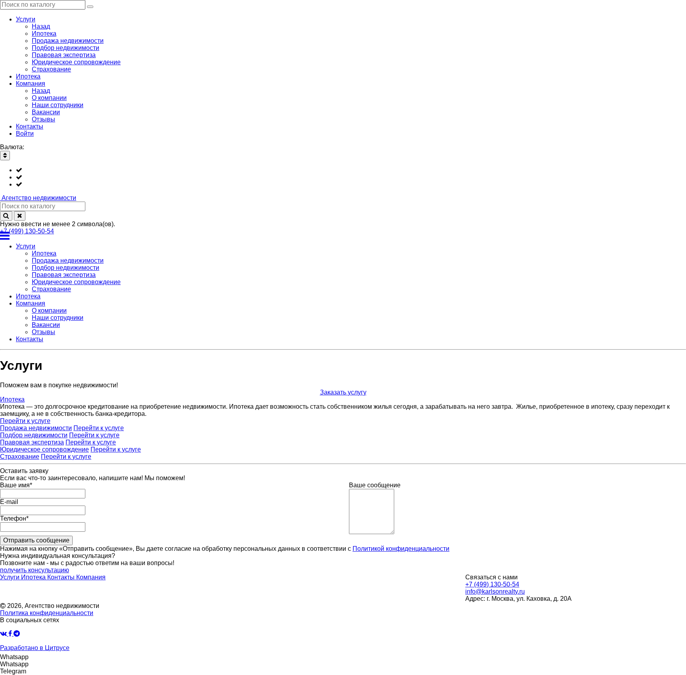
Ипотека (12, 399)
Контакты (61, 577)
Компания (91, 577)
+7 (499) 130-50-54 (27, 231)
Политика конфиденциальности (46, 613)
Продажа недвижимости (36, 428)
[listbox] (343, 177)
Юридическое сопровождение (44, 449)
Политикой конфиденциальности (401, 548)
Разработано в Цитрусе (34, 647)
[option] (351, 170)
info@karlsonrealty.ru (495, 591)
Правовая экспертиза (32, 442)
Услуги (10, 577)
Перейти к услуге (25, 420)
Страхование (19, 456)
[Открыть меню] (343, 236)
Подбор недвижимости (33, 435)
